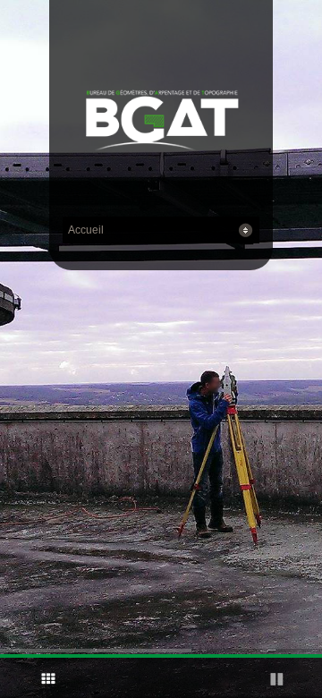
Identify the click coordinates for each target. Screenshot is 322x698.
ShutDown (23, 678)
